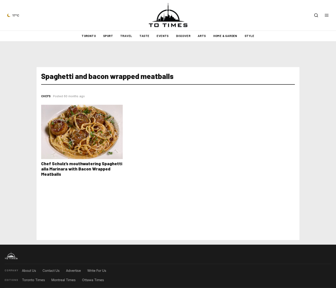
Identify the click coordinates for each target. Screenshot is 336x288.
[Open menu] (326, 15)
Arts (202, 36)
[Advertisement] (168, 54)
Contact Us (51, 270)
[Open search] (316, 15)
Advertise (73, 270)
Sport (108, 36)
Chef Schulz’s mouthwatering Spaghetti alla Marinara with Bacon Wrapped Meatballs (81, 169)
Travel (126, 36)
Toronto (89, 36)
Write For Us (96, 270)
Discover (183, 36)
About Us (29, 270)
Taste (144, 36)
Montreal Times (63, 280)
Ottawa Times (93, 280)
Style (249, 36)
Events (162, 36)
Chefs (46, 96)
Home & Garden (225, 36)
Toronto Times (33, 280)
